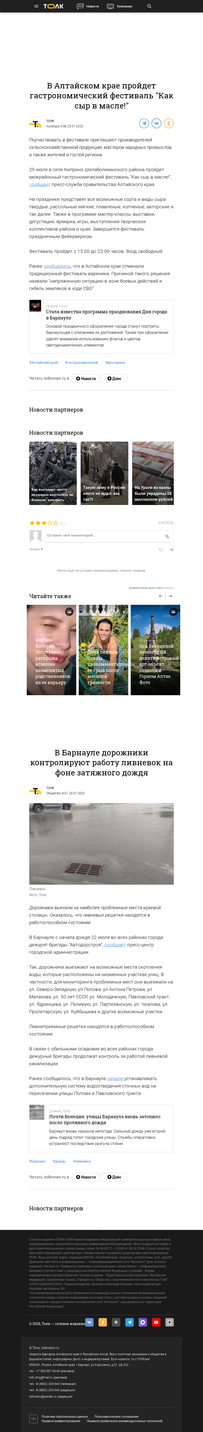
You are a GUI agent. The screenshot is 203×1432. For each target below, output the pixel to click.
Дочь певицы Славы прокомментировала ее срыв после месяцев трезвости (111, 667)
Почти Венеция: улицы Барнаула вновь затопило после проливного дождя (104, 1119)
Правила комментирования (61, 1421)
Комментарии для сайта (151, 588)
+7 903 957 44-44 (48, 1371)
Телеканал (124, 6)
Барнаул (37, 1161)
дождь (59, 1161)
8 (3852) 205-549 (47, 1390)
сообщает (40, 184)
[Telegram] (144, 123)
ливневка (82, 1161)
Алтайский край (43, 363)
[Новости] (85, 378)
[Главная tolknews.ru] (53, 6)
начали (115, 1078)
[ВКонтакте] (156, 123)
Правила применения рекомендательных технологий (124, 1421)
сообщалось (57, 266)
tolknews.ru (50, 1348)
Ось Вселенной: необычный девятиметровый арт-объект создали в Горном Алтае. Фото (159, 664)
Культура (53, 126)
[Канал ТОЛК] (113, 378)
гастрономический (81, 363)
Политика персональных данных (65, 1416)
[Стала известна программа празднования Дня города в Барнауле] (35, 326)
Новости (92, 6)
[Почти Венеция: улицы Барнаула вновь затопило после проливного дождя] (36, 1128)
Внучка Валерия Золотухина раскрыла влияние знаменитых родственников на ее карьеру (52, 661)
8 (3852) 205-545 (47, 1384)
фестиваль (115, 363)
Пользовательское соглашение (117, 1416)
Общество (54, 793)
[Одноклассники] (168, 123)
